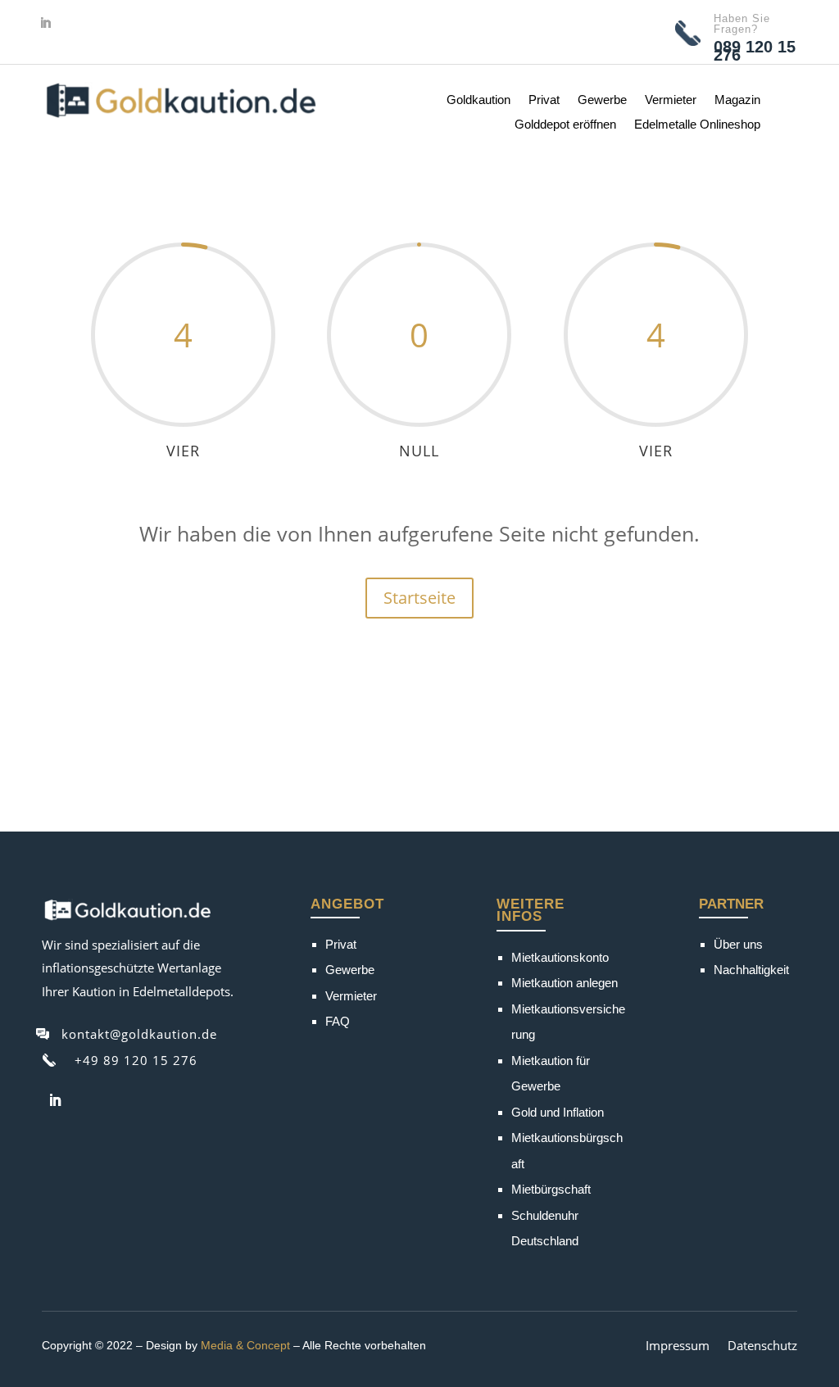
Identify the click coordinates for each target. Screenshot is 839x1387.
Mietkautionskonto (560, 957)
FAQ (337, 1021)
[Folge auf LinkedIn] (45, 22)
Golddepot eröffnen (565, 125)
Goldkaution (478, 100)
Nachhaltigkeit (751, 970)
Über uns (738, 944)
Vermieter (670, 100)
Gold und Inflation (557, 1112)
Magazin (737, 100)
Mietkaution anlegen (564, 983)
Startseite (419, 598)
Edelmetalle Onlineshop (697, 125)
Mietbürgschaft (551, 1189)
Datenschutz (762, 1346)
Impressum (678, 1346)
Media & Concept (245, 1345)
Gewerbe (602, 100)
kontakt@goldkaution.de (139, 1034)
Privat (544, 100)
